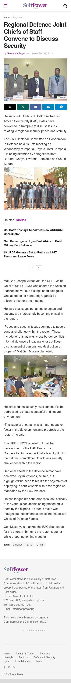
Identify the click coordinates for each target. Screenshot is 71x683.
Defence (18, 544)
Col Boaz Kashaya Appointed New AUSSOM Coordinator (33, 232)
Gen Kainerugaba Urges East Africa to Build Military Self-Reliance (33, 243)
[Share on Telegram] (61, 107)
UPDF (40, 544)
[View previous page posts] (32, 268)
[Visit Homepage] (35, 6)
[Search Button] (65, 5)
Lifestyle (8, 657)
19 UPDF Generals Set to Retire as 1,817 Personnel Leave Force (30, 254)
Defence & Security (44, 657)
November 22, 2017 (42, 53)
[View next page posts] (39, 268)
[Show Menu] (5, 5)
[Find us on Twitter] (9, 667)
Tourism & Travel (25, 653)
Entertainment (23, 661)
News (7, 653)
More (39, 661)
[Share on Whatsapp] (23, 107)
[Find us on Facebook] (4, 667)
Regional (18, 17)
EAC (29, 544)
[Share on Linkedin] (48, 107)
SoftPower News (14, 674)
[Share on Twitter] (10, 107)
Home (7, 17)
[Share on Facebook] (35, 107)
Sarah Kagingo (16, 53)
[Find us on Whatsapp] (14, 667)
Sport (7, 661)
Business (45, 653)
